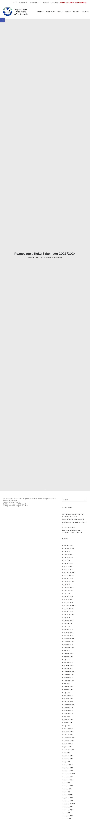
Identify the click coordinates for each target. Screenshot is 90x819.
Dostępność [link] (46, 2)
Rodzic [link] (67, 11)
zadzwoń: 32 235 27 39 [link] (66, 2)
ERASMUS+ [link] (40, 11)
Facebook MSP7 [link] (34, 2)
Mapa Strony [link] (55, 2)
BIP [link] (13, 2)
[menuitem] (16, 2)
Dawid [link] (60, 257)
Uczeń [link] (59, 11)
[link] (2, 20)
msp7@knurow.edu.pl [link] (80, 2)
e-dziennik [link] (22, 2)
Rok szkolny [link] (50, 11)
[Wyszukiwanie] (74, 499)
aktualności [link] (47, 257)
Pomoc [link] (75, 11)
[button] (84, 500)
